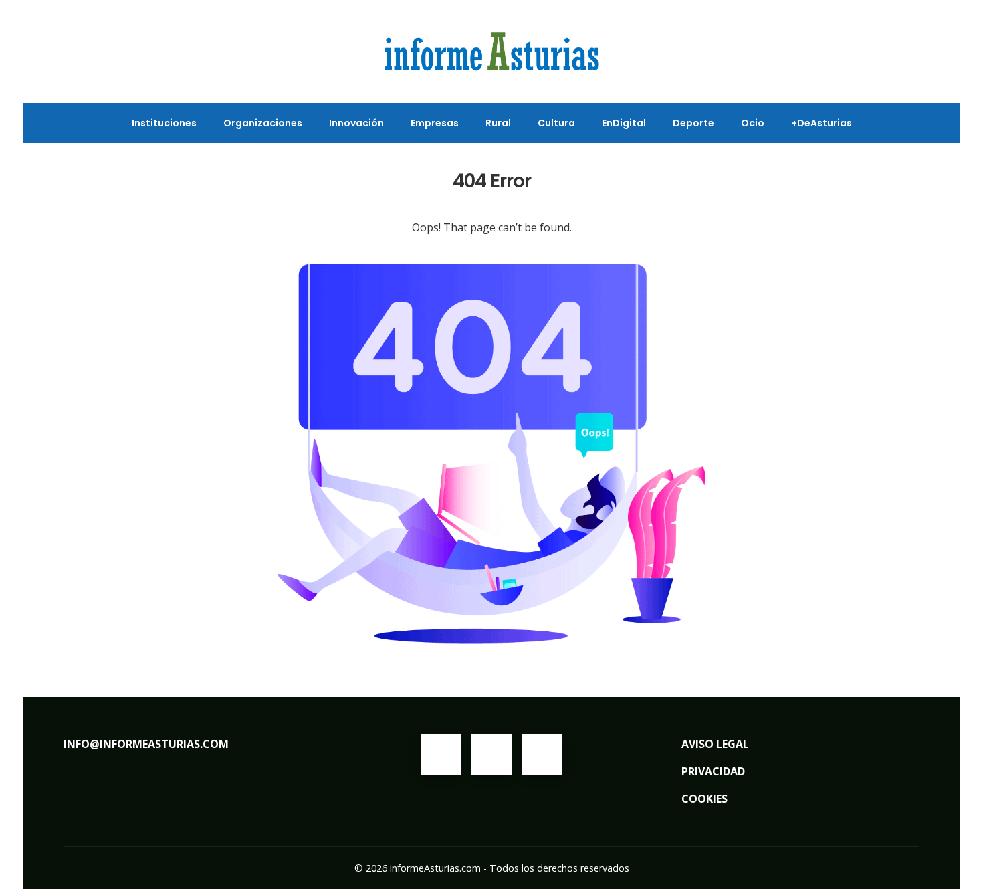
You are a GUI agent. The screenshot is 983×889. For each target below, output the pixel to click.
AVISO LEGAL (715, 743)
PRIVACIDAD (713, 771)
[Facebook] (441, 754)
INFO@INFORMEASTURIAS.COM (146, 743)
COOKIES (704, 798)
